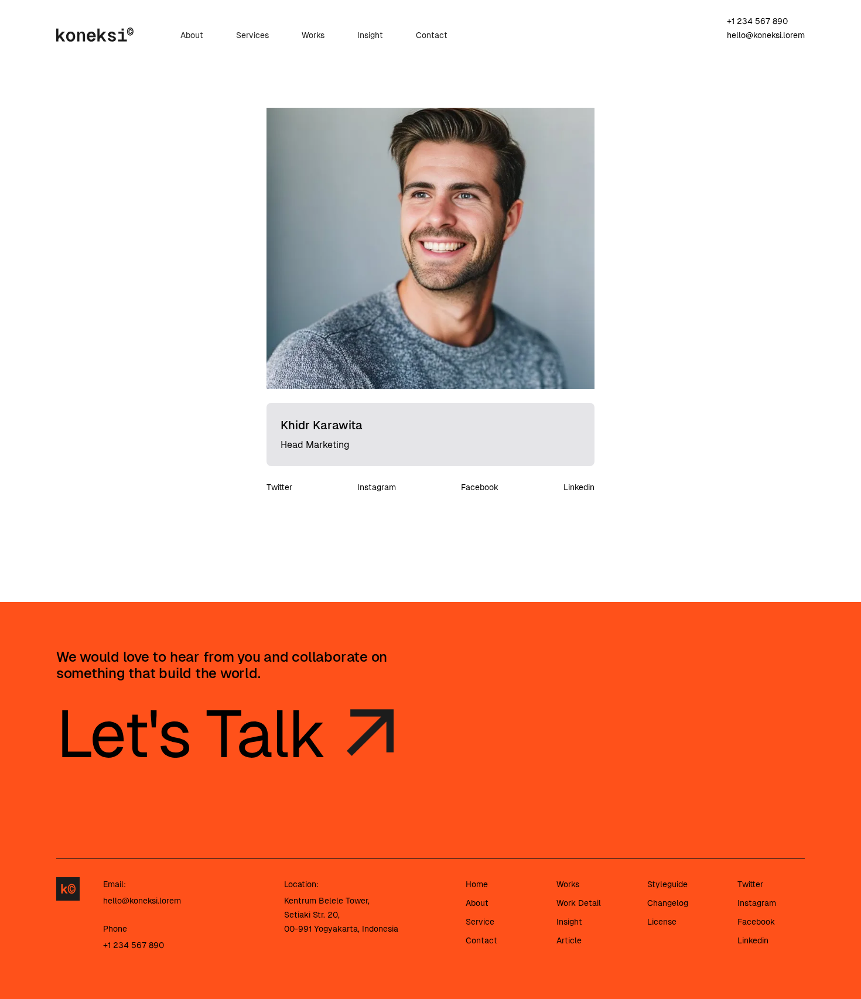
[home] (95, 34)
